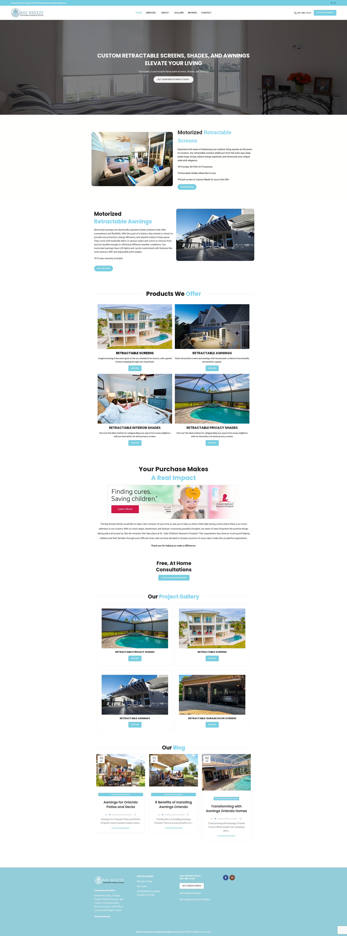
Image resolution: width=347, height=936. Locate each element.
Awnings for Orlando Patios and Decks (121, 804)
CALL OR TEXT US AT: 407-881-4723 (190, 877)
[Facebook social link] (331, 3)
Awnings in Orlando (120, 795)
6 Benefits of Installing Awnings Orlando (173, 804)
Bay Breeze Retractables (226, 799)
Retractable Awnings (190, 893)
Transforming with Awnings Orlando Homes (226, 808)
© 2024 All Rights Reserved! (173, 931)
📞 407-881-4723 (302, 13)
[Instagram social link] (334, 3)
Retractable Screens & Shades (195, 899)
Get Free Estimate (325, 13)
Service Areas (102, 916)
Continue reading (121, 828)
